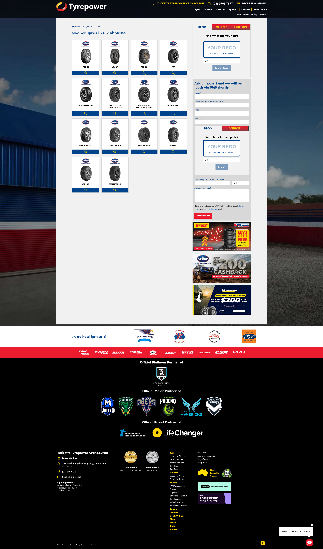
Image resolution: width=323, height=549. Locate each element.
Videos (263, 14)
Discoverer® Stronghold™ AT (144, 106)
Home (77, 26)
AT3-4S (86, 67)
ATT (173, 67)
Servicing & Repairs (178, 495)
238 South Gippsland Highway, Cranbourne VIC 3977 (84, 465)
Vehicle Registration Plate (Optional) (210, 179)
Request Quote (203, 215)
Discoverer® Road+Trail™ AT (114, 106)
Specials (233, 9)
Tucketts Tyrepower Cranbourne (180, 3)
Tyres (197, 9)
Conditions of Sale (87, 545)
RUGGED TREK (144, 146)
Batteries (173, 489)
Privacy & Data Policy (72, 545)
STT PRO (85, 184)
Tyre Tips (174, 469)
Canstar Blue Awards (206, 456)
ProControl (115, 146)
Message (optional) (202, 188)
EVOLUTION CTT (85, 146)
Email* (197, 109)
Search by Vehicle (177, 456)
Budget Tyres (202, 459)
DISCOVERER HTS (86, 105)
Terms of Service (210, 209)
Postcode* (198, 118)
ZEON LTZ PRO (115, 184)
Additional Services (178, 505)
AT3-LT (115, 67)
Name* (197, 93)
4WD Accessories (177, 486)
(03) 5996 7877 (223, 3)
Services (220, 9)
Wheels (208, 9)
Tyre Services (175, 499)
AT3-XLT (144, 67)
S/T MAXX (173, 146)
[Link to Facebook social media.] (263, 543)
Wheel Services (176, 502)
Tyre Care (174, 466)
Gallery (254, 14)
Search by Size (176, 459)
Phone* (208, 101)
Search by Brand (177, 462)
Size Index (201, 452)
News (246, 14)
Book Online (260, 9)
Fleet (239, 14)
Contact (245, 9)
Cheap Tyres (202, 462)
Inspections (174, 492)
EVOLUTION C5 (173, 105)
